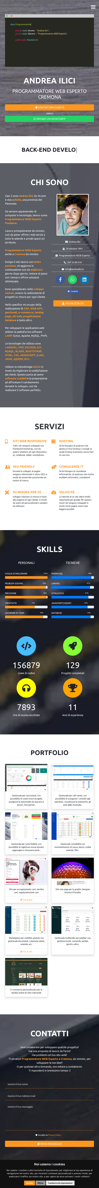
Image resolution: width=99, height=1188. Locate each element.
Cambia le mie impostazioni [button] (60, 1183)
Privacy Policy (54, 1135)
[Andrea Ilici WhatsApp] (73, 280)
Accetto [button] (29, 1183)
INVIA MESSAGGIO (51, 1143)
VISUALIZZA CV (74, 303)
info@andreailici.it (74, 269)
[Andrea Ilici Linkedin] (85, 280)
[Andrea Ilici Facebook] (60, 280)
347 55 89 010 (74, 262)
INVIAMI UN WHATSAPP (50, 118)
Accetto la (49, 1135)
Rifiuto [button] (40, 1183)
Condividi (74, 291)
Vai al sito (27, 900)
